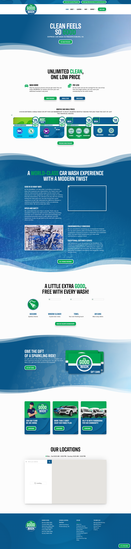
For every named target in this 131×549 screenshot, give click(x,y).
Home (67, 9)
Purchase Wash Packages (65, 143)
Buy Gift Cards (30, 368)
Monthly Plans (97, 524)
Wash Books (79, 98)
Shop (85, 9)
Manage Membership (99, 522)
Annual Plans (65, 98)
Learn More (31, 428)
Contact (92, 9)
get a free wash (124, 546)
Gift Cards (96, 528)
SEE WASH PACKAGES (65, 42)
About (72, 9)
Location (79, 9)
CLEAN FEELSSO (65, 28)
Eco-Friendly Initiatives (65, 261)
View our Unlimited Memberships (65, 324)
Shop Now (102, 9)
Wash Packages (50, 98)
